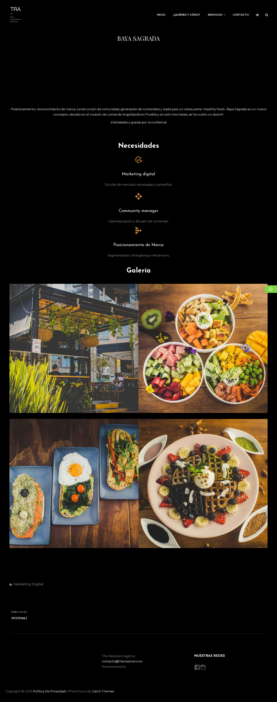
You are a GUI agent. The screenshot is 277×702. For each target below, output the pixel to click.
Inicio (161, 14)
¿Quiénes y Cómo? (186, 14)
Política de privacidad (49, 691)
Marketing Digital (28, 584)
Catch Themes (103, 691)
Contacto (241, 14)
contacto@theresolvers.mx (122, 661)
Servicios (215, 14)
